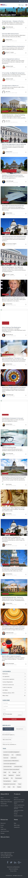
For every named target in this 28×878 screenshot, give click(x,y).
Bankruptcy (14, 673)
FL (9, 772)
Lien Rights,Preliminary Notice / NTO (8, 383)
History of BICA (4, 805)
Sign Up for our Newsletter (13, 867)
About (2, 797)
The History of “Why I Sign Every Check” (13, 507)
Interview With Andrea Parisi (10, 33)
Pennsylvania (18, 778)
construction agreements (9, 763)
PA (12, 778)
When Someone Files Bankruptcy (11, 327)
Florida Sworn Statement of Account (12, 418)
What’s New (17, 825)
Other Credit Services (19, 805)
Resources (3, 823)
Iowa (5, 775)
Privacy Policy (13, 871)
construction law (7, 766)
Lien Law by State (5, 831)
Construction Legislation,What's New (9, 171)
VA (13, 786)
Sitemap (2, 833)
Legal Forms (3, 829)
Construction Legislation (14, 679)
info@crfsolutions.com (9, 852)
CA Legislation (6, 232)
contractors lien (18, 766)
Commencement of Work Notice (11, 760)
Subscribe (14, 719)
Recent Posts (8, 728)
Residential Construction (9, 784)
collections (13, 757)
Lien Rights (5, 111)
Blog (15, 823)
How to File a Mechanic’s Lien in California (14, 144)
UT (4, 786)
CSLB (5, 772)
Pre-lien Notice (7, 781)
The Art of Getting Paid (9, 447)
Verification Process (5, 799)
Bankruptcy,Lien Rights (5, 323)
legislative (11, 775)
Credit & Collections (7, 354)
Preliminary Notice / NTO (14, 692)
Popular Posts (19, 728)
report (15, 781)
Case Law (6, 757)
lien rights (6, 778)
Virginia (19, 786)
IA (19, 772)
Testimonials (4, 803)
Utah (9, 786)
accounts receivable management (11, 751)
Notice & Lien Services (19, 799)
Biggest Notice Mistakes (6, 801)
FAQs (2, 827)
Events (2, 825)
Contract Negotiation (8, 444)
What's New (5, 140)
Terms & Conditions (13, 869)
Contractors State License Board (11, 769)
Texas (19, 784)
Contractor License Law (8, 263)
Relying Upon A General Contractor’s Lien (14, 477)
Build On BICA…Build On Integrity (11, 656)
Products (16, 797)
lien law (18, 775)
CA (12, 754)
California (18, 754)
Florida (14, 772)
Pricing (15, 813)
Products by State (18, 815)
